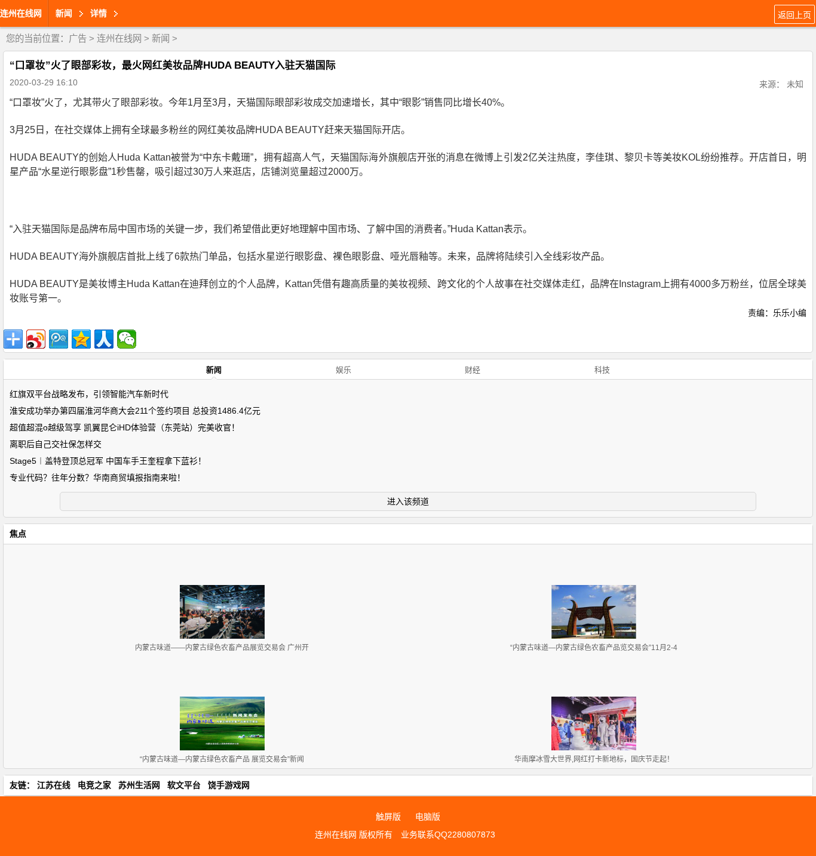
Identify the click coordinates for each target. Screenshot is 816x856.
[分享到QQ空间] (81, 339)
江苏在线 (53, 785)
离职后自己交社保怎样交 (56, 444)
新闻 (161, 38)
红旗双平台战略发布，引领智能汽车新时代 (89, 394)
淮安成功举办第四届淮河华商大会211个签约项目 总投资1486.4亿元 (135, 410)
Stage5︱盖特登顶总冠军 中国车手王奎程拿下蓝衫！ (108, 461)
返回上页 (794, 15)
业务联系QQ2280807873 (448, 834)
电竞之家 (94, 785)
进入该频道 (408, 501)
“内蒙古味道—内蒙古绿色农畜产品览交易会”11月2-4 (593, 647)
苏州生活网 (139, 785)
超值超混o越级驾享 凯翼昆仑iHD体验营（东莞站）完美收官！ (125, 427)
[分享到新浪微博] (35, 339)
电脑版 (427, 816)
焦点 (18, 533)
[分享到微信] (126, 339)
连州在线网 (21, 13)
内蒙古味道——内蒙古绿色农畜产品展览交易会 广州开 (222, 647)
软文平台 (184, 785)
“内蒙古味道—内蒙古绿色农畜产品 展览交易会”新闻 (222, 759)
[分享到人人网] (103, 339)
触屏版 (388, 816)
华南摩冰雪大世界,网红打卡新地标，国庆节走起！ (594, 759)
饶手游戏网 (229, 785)
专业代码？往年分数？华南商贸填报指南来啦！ (97, 477)
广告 (78, 38)
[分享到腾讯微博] (58, 339)
